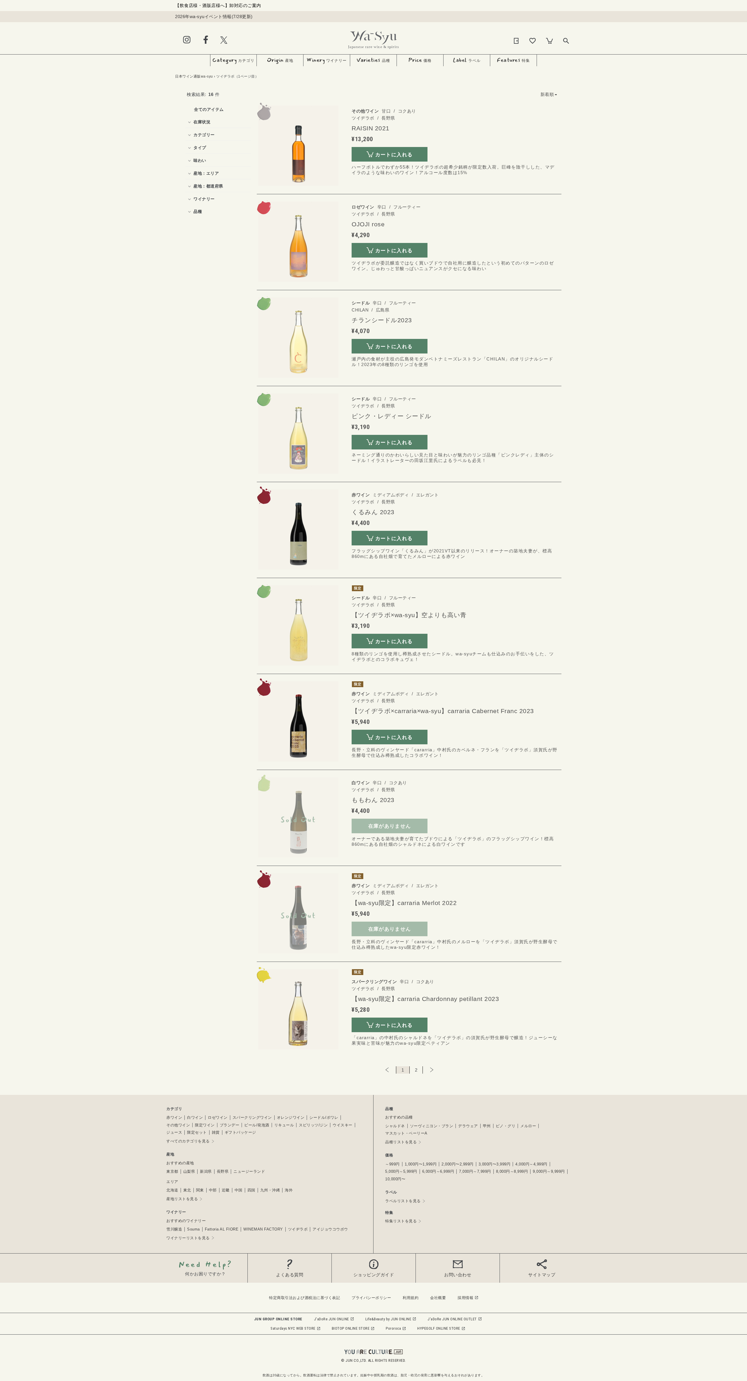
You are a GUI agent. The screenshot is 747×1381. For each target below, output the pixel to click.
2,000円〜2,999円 (457, 1164)
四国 (251, 1190)
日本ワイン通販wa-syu (194, 76)
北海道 (172, 1190)
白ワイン (195, 1117)
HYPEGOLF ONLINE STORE (438, 1328)
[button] (549, 94)
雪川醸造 (174, 1229)
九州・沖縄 (270, 1190)
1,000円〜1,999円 (421, 1164)
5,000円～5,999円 (401, 1171)
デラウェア (468, 1126)
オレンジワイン (291, 1117)
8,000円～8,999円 (512, 1171)
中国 (238, 1190)
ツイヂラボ (298, 1229)
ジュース (174, 1132)
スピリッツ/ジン (313, 1125)
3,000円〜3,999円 (495, 1164)
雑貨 (216, 1132)
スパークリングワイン (252, 1117)
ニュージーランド (249, 1171)
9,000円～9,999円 (549, 1171)
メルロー (528, 1126)
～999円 (392, 1164)
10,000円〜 (395, 1179)
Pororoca (393, 1328)
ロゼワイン (218, 1117)
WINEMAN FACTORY (263, 1229)
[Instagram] (186, 40)
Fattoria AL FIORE (222, 1229)
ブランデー (230, 1125)
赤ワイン (174, 1117)
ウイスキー (342, 1125)
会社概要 (438, 1298)
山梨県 (189, 1171)
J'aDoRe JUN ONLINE (331, 1319)
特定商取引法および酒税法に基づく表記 (304, 1298)
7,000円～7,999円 (475, 1171)
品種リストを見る (401, 1142)
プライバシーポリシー (371, 1298)
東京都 (172, 1171)
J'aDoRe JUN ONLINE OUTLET (452, 1319)
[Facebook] (205, 40)
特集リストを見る (401, 1221)
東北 (187, 1190)
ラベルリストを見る (403, 1201)
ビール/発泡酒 (256, 1125)
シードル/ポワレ (323, 1117)
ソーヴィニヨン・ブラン (431, 1126)
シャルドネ (395, 1126)
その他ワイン (178, 1125)
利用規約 (410, 1298)
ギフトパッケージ (240, 1132)
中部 (213, 1190)
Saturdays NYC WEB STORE (292, 1328)
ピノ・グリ (506, 1126)
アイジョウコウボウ (330, 1229)
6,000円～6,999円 (438, 1171)
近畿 (226, 1190)
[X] (223, 39)
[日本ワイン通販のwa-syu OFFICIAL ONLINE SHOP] (373, 38)
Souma (193, 1229)
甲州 (487, 1126)
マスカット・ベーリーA (406, 1133)
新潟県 (206, 1171)
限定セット (197, 1132)
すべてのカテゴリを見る (188, 1141)
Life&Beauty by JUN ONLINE (388, 1319)
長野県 (223, 1171)
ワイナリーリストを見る (188, 1238)
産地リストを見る (182, 1199)
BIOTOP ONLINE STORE (351, 1328)
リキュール (284, 1125)
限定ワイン (205, 1125)
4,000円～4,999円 (531, 1164)
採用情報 (465, 1298)
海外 (289, 1190)
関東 (200, 1190)
